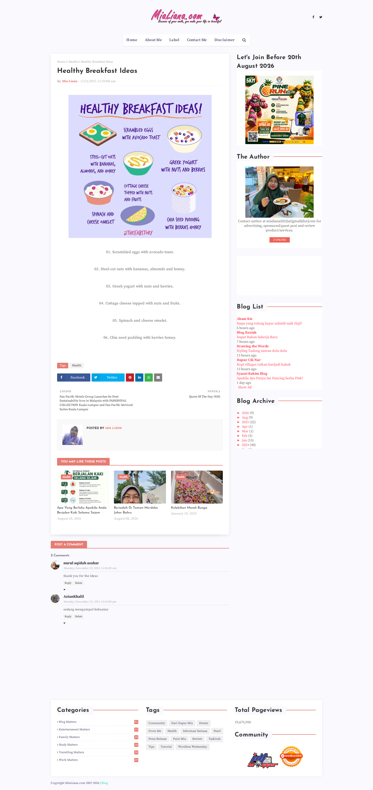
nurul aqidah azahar (81, 563)
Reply (68, 583)
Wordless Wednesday (192, 747)
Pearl (217, 731)
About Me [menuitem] (153, 40)
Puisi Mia (179, 739)
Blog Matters (98, 722)
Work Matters (98, 760)
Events (203, 723)
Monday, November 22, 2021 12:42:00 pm (90, 602)
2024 (246, 445)
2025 (246, 422)
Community (156, 723)
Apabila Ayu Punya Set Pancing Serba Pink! (270, 378)
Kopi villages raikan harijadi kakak (264, 364)
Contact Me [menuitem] (197, 40)
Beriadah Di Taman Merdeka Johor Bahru (136, 510)
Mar (245, 431)
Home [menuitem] (131, 40)
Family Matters (98, 737)
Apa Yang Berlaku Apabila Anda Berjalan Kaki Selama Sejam (82, 510)
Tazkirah (215, 739)
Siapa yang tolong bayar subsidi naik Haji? (269, 323)
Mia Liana (69, 81)
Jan (245, 440)
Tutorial (166, 747)
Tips (151, 747)
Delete (78, 583)
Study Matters (98, 745)
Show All (245, 387)
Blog (104, 783)
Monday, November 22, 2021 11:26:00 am (90, 568)
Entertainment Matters (98, 729)
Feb (245, 436)
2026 (246, 413)
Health (73, 62)
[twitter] (320, 17)
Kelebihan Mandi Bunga (189, 507)
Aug (245, 417)
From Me (154, 731)
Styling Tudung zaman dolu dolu (262, 351)
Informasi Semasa (195, 731)
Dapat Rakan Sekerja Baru (257, 337)
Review (197, 739)
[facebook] (313, 17)
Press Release (157, 739)
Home (61, 62)
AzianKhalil (73, 596)
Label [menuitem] (174, 40)
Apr (245, 426)
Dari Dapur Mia (182, 723)
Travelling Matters (98, 752)
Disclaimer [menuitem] (224, 40)
